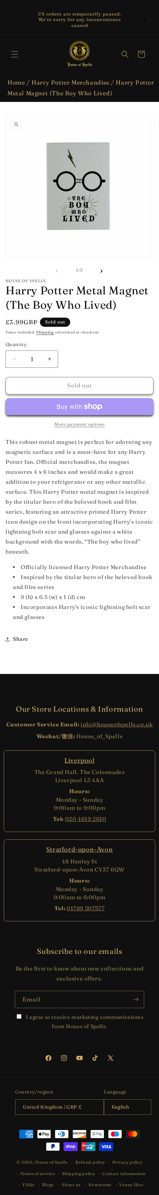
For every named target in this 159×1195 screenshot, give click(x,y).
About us (71, 1184)
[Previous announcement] (14, 19)
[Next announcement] (145, 19)
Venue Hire (131, 1184)
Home (16, 82)
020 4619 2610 (85, 818)
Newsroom (99, 1184)
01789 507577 (86, 908)
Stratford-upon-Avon (79, 849)
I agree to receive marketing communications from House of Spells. (83, 1022)
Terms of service (37, 1173)
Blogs (48, 1184)
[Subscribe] (136, 999)
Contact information (123, 1173)
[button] (15, 54)
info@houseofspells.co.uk (117, 724)
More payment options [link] (79, 424)
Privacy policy (127, 1162)
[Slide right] (102, 270)
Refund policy (90, 1162)
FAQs (28, 1184)
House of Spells (51, 1162)
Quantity (16, 344)
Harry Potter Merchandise (70, 82)
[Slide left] (57, 270)
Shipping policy (78, 1173)
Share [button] (20, 639)
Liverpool (79, 760)
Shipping (45, 332)
